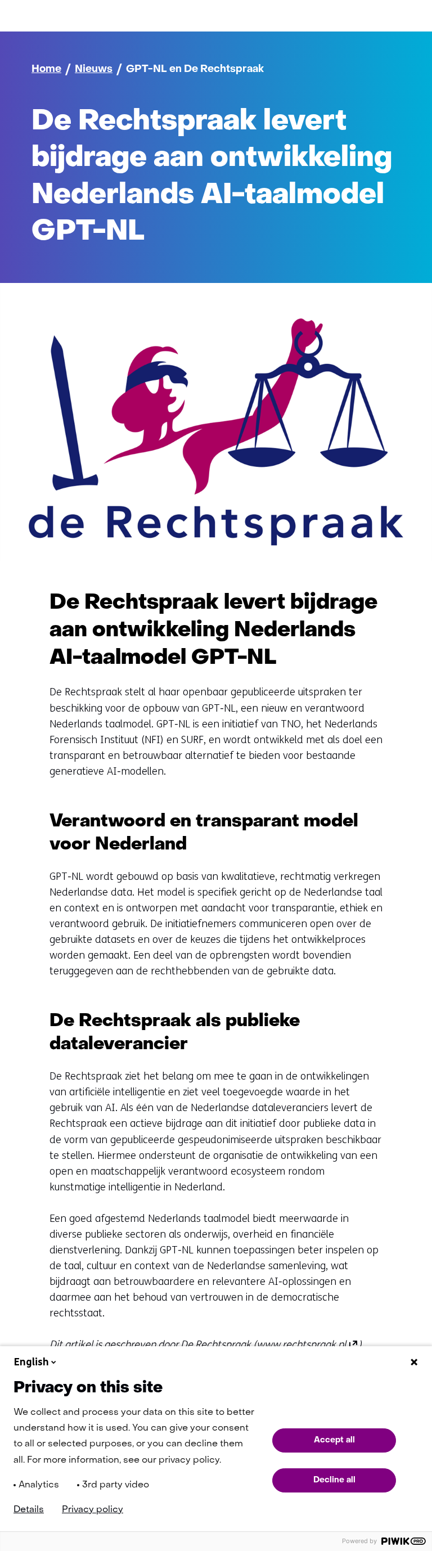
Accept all (334, 1440)
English (31, 1362)
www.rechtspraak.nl (307, 1344)
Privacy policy (92, 1509)
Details (29, 1509)
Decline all (334, 1480)
